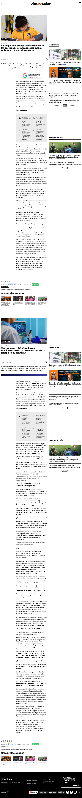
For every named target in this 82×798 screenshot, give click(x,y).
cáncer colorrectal (5, 749)
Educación (27, 289)
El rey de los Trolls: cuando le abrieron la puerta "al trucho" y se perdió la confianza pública (65, 82)
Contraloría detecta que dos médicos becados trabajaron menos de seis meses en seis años (26, 122)
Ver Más (64, 105)
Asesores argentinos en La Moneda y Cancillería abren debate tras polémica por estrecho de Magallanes (40, 134)
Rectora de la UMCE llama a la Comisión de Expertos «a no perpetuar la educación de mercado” (6, 304)
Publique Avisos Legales (48, 781)
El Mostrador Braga (7, 362)
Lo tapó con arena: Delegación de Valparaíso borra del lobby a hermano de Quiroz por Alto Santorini (26, 134)
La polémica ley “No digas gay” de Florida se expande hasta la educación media (30, 303)
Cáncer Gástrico (15, 749)
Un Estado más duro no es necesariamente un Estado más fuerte (64, 101)
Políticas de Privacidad (31, 783)
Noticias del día (56, 137)
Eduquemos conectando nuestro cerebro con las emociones (42, 303)
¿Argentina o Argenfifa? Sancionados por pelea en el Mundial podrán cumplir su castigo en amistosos (64, 157)
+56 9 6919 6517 (4, 783)
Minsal (30, 749)
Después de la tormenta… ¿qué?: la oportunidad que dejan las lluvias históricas (65, 164)
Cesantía (3, 289)
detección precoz (24, 749)
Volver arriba (3, 792)
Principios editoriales (31, 781)
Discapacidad (10, 289)
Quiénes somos (30, 779)
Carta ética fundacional (32, 780)
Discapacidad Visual (19, 289)
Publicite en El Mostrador (48, 779)
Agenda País (5, 59)
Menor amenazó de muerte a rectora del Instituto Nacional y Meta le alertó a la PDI (40, 121)
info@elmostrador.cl (12, 783)
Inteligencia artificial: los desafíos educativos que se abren (18, 303)
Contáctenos (46, 782)
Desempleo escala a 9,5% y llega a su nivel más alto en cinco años (65, 63)
